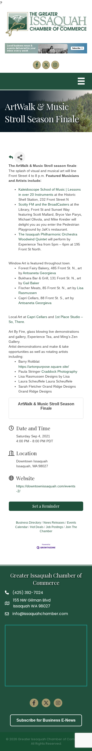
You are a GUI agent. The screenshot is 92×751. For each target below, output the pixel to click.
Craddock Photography (59, 371)
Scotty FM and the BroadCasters (43, 204)
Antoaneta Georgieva (39, 273)
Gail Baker (31, 283)
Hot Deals (36, 527)
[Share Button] (19, 157)
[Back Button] (11, 159)
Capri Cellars (37, 317)
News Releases (54, 522)
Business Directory (28, 522)
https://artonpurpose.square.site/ (43, 367)
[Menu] (81, 81)
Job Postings (54, 527)
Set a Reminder (46, 506)
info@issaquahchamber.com (40, 613)
